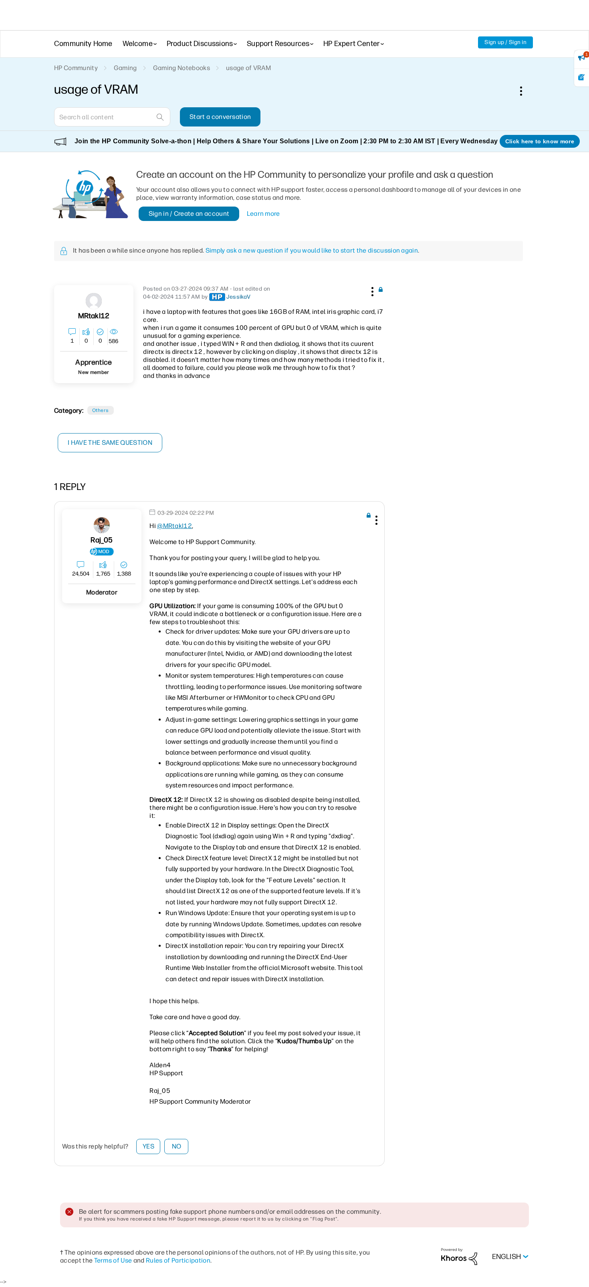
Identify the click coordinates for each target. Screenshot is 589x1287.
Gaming (125, 68)
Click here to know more (539, 141)
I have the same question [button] (110, 442)
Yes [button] (148, 1146)
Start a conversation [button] (220, 116)
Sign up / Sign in (505, 42)
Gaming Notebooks (181, 68)
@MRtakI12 (174, 526)
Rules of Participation (178, 1260)
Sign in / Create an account (189, 213)
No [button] (177, 1146)
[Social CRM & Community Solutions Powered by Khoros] (459, 1256)
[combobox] (112, 116)
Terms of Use (113, 1260)
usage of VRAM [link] (248, 68)
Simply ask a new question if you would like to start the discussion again (312, 250)
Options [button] (525, 91)
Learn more (263, 213)
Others (100, 410)
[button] (371, 290)
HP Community (76, 68)
